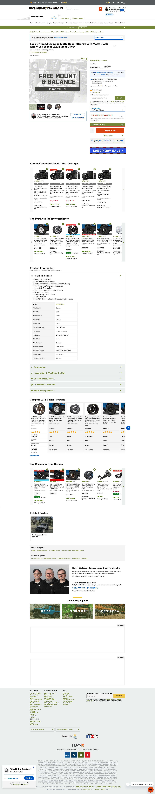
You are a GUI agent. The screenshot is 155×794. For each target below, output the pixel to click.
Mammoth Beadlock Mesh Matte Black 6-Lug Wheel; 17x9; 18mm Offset (41, 487)
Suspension (99, 23)
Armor (43, 23)
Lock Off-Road (60, 304)
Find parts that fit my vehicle (39, 52)
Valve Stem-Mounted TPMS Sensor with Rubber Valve (104, 487)
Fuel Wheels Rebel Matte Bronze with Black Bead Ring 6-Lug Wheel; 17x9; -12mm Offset (73, 487)
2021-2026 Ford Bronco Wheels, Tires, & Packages (70, 32)
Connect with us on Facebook (88, 736)
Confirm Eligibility (97, 83)
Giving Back (66, 695)
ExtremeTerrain (87, 749)
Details (64, 3)
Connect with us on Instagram (96, 736)
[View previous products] (31, 190)
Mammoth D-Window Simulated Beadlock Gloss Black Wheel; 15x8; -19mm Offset (57, 487)
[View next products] (123, 190)
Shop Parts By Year (36, 699)
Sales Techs (67, 703)
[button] (109, 14)
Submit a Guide (67, 696)
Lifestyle (37, 23)
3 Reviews (103, 60)
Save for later (109, 135)
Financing (33, 708)
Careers (65, 698)
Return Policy (48, 696)
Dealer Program (68, 701)
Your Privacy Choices (103, 787)
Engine (63, 23)
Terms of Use (48, 706)
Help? (122, 124)
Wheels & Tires (120, 23)
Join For (118, 141)
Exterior (75, 23)
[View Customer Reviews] (95, 60)
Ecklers (96, 749)
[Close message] (124, 27)
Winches (111, 23)
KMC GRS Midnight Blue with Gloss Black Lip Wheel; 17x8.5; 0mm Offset (88, 487)
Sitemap (79, 787)
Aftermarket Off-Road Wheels (79, 558)
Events (32, 698)
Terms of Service (99, 789)
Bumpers (49, 23)
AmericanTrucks (74, 749)
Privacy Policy (113, 101)
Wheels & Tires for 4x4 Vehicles (61, 558)
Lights (92, 23)
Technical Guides (35, 709)
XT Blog (32, 711)
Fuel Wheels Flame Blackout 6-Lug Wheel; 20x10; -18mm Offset (88, 241)
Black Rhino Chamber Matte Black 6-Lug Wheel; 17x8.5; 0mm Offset (104, 241)
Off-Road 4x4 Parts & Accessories (41, 558)
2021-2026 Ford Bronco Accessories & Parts (42, 32)
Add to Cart (111, 130)
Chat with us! (48, 701)
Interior (81, 23)
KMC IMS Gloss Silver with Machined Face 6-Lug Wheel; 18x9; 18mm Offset (119, 242)
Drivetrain (56, 23)
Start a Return (48, 695)
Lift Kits (87, 23)
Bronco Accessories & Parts (39, 550)
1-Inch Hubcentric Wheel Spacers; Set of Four (120, 486)
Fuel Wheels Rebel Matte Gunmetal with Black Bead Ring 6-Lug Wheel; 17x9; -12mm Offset (57, 242)
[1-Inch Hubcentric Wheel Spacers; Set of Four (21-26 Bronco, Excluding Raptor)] (120, 475)
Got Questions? (49, 698)
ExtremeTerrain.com (46, 8)
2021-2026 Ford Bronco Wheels (95, 32)
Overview (66, 693)
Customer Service (49, 699)
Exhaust (68, 23)
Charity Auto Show (68, 699)
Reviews (65, 704)
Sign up (119, 696)
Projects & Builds (35, 693)
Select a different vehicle (98, 124)
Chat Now (29, 778)
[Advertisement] (77, 640)
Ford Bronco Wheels (78, 550)
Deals (32, 23)
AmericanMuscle (62, 749)
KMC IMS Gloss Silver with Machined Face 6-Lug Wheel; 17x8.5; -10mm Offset (40, 242)
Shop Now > (82, 27)
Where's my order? (50, 693)
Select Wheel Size (96, 108)
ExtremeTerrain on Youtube (92, 736)
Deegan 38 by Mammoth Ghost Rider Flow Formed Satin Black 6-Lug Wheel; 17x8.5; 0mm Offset (73, 242)
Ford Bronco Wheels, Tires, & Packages (60, 550)
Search (100, 9)
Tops (105, 23)
